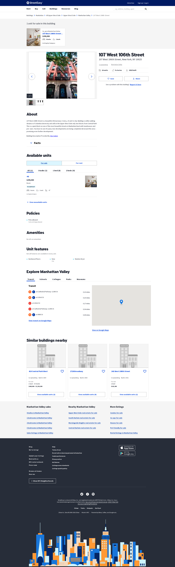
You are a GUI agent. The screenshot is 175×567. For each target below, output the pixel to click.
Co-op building (103, 64)
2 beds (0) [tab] (70, 170)
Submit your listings (36, 456)
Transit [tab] (31, 279)
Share (138, 79)
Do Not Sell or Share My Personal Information (67, 453)
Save (112, 79)
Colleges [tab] (56, 279)
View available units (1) (129, 394)
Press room (33, 465)
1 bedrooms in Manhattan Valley (39, 418)
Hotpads (90, 508)
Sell (43, 9)
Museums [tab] (81, 279)
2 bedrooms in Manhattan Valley (39, 423)
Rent (29, 9)
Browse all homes (35, 471)
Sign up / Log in (143, 3)
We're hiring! (34, 450)
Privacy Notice (57, 459)
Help (53, 447)
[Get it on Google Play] (127, 453)
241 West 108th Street (120, 371)
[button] (62, 143)
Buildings (53, 9)
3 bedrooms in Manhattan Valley (39, 428)
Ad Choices (55, 462)
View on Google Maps (100, 330)
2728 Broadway (76, 371)
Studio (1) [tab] (42, 170)
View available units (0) (87, 394)
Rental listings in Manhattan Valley (124, 433)
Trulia (83, 508)
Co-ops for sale (116, 418)
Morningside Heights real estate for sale (85, 423)
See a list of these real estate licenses (96, 502)
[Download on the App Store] (127, 447)
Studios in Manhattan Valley (38, 413)
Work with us (33, 459)
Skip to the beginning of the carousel (87, 48)
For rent (79, 163)
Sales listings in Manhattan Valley (40, 433)
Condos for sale (116, 413)
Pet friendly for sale (118, 428)
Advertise (130, 3)
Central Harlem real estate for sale (82, 428)
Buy (36, 9)
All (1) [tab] (30, 170)
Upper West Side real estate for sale (83, 413)
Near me (32, 474)
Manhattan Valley (84, 15)
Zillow (76, 508)
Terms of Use (56, 450)
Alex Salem (54, 136)
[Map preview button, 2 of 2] (39, 103)
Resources (66, 9)
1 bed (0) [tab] (57, 170)
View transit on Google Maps (40, 321)
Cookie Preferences (58, 456)
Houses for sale (116, 423)
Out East (98, 508)
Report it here (135, 84)
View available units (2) (46, 394)
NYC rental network (36, 462)
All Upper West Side (53, 15)
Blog (76, 9)
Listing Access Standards (60, 465)
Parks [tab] (68, 279)
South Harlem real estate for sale (82, 418)
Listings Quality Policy (59, 468)
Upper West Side (69, 15)
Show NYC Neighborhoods (42, 481)
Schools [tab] (43, 279)
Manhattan (39, 15)
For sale (44, 163)
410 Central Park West (38, 371)
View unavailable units (38, 202)
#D (28, 176)
